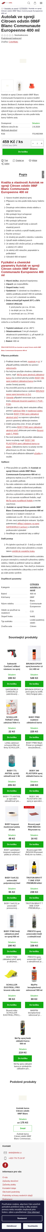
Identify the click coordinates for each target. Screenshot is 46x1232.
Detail (22, 1128)
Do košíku (23, 152)
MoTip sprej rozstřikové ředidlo (19, 501)
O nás (5, 1177)
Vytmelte (10, 398)
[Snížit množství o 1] (33, 143)
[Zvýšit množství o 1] (41, 143)
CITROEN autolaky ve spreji (35, 587)
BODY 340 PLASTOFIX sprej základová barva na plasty (22, 443)
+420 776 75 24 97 (17, 1158)
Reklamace (7, 1199)
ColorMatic (13, 42)
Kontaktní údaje (9, 1188)
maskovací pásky (34, 411)
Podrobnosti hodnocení (11, 38)
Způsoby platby (9, 1185)
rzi (39, 361)
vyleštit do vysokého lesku (23, 551)
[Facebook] (5, 1165)
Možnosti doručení (9, 130)
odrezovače (11, 368)
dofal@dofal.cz (15, 1153)
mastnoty (32, 361)
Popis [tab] (23, 174)
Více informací (33, 1212)
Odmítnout (11, 1226)
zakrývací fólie (19, 411)
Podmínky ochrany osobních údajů (17, 1195)
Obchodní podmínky (11, 1192)
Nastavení (22, 1218)
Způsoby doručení (10, 1181)
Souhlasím (33, 1226)
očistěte (37, 453)
